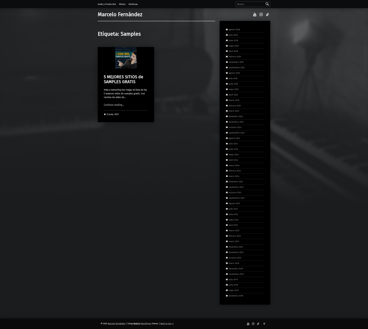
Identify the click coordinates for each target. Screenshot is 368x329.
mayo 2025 (233, 89)
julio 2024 (233, 143)
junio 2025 (233, 84)
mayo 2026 (234, 45)
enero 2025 (234, 111)
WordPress (146, 323)
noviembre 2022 (236, 252)
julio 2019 (233, 279)
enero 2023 (234, 241)
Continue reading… (114, 104)
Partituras (133, 4)
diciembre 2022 (236, 247)
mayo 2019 (234, 290)
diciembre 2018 (236, 295)
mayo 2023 (233, 219)
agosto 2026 (234, 29)
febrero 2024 (235, 170)
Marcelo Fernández (120, 14)
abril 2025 (233, 94)
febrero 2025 (235, 105)
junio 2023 (233, 214)
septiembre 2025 (237, 67)
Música (122, 4)
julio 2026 (233, 35)
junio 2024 (233, 149)
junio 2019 (233, 285)
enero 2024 (234, 176)
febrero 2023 (235, 236)
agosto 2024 (234, 138)
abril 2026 (233, 51)
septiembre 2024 (237, 132)
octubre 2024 (235, 127)
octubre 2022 (235, 257)
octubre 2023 (235, 192)
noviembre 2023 (236, 187)
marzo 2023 (234, 230)
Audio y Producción (107, 4)
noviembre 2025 (236, 62)
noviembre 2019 (236, 274)
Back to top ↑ (167, 323)
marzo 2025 (234, 100)
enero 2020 (234, 263)
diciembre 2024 (236, 116)
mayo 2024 (234, 154)
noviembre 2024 (236, 122)
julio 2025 (233, 78)
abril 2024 (233, 160)
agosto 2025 (234, 73)
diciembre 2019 (236, 268)
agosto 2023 (234, 203)
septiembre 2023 (237, 198)
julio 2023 (233, 209)
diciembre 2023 (236, 181)
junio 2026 (233, 40)
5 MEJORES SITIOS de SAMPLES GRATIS (123, 79)
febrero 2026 (235, 56)
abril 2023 (233, 225)
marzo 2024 (234, 165)
